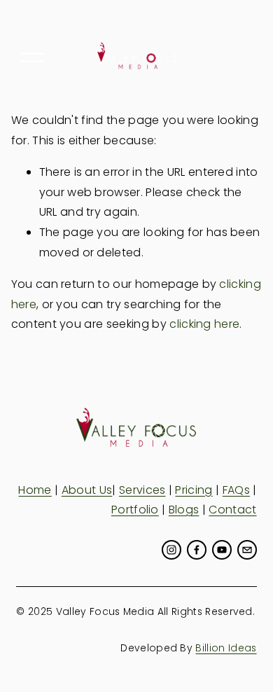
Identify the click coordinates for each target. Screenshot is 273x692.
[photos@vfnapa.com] (247, 550)
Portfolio (135, 509)
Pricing (193, 490)
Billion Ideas (225, 648)
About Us (87, 490)
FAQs (236, 490)
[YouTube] (222, 550)
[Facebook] (196, 550)
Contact (232, 509)
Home (34, 490)
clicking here (204, 324)
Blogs (184, 509)
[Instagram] (171, 550)
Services (142, 490)
